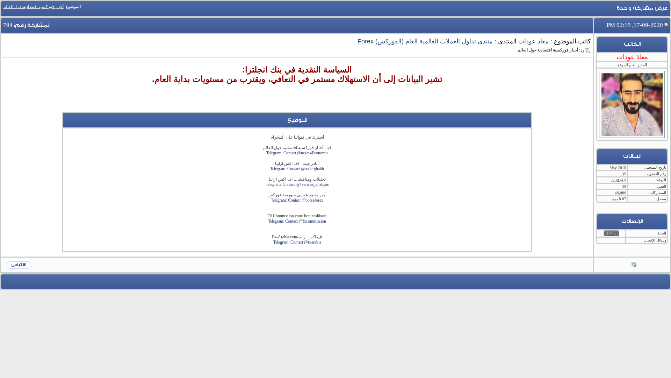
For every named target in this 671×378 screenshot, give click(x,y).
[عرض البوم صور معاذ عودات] (634, 264)
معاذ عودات (533, 41)
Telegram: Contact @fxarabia (297, 242)
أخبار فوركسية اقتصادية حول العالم (33, 6)
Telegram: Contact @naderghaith (297, 168)
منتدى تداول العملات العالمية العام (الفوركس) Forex (425, 41)
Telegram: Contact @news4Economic (297, 152)
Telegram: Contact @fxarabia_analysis (297, 184)
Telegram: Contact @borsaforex (297, 200)
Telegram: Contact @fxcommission (297, 221)
